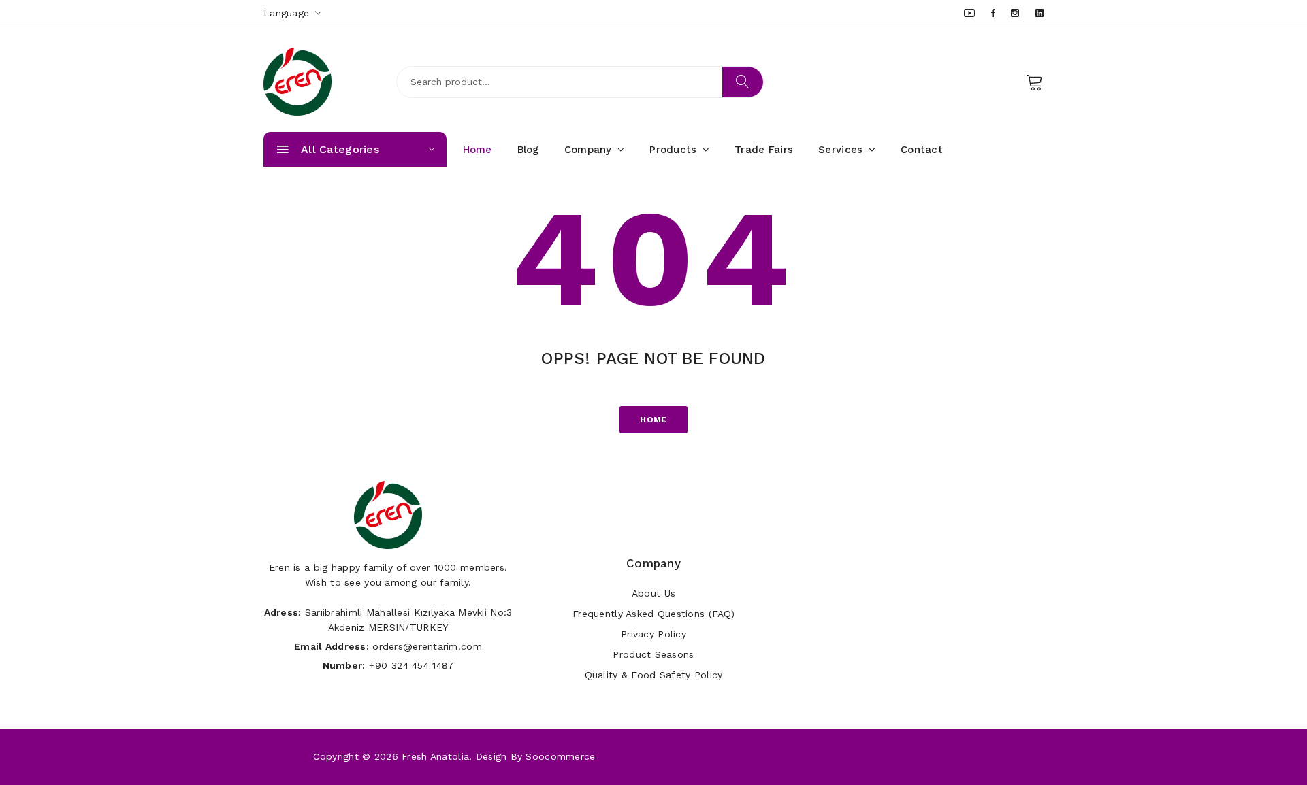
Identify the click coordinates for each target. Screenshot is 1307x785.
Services (842, 150)
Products (674, 150)
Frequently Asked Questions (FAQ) (653, 613)
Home (477, 150)
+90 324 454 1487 (411, 665)
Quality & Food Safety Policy (654, 674)
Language (288, 12)
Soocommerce (560, 756)
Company (589, 150)
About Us (653, 593)
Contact (922, 150)
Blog (528, 150)
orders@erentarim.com (427, 646)
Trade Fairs (764, 150)
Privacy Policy (653, 634)
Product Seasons (653, 654)
